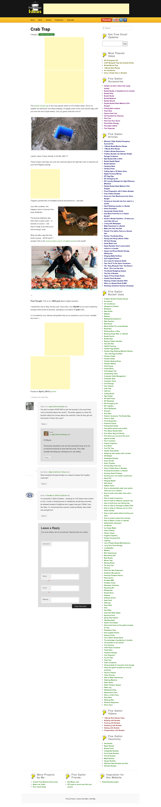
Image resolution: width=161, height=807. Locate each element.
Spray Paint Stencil (111, 618)
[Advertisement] (86, 9)
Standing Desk (109, 620)
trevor (54, 391)
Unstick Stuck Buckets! (112, 278)
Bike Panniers (109, 321)
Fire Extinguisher (110, 421)
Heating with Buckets (111, 728)
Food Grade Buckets (111, 753)
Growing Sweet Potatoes (113, 473)
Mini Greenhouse (110, 553)
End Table (107, 413)
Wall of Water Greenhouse (113, 677)
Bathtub (107, 314)
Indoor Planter (109, 530)
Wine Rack (108, 697)
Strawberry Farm (110, 630)
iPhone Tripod (109, 533)
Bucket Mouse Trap (111, 65)
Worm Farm (108, 705)
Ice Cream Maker (110, 528)
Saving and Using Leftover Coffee (116, 238)
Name (46, 576)
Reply (44, 424)
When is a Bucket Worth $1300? (115, 283)
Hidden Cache (109, 485)
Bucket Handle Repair (112, 161)
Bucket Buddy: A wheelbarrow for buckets (119, 91)
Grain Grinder (109, 461)
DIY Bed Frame (109, 398)
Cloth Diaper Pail (110, 371)
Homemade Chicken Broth (113, 211)
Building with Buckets (112, 720)
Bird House (108, 324)
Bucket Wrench (109, 101)
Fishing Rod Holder (111, 426)
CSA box (107, 391)
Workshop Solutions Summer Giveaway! (119, 286)
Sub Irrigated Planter (111, 258)
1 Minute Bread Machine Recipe (115, 146)
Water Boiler (108, 682)
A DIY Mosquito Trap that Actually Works (119, 63)
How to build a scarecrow (113, 498)
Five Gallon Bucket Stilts (113, 431)
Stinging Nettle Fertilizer (113, 256)
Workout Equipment (111, 702)
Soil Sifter (107, 610)
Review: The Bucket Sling (113, 236)
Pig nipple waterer (110, 126)
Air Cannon (108, 301)
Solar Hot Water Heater (112, 613)
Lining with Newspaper (112, 223)
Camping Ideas (109, 166)
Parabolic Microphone (112, 573)
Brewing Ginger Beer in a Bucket (116, 334)
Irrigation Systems (111, 535)
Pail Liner (107, 118)
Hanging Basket (110, 481)
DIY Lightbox (109, 406)
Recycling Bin (109, 588)
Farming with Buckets (112, 723)
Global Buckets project (110, 782)
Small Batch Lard (110, 243)
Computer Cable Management (115, 376)
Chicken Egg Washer (111, 348)
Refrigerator (108, 590)
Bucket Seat (108, 339)
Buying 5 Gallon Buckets (113, 341)
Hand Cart (107, 478)
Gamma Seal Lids (110, 113)
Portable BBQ (109, 580)
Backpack (107, 309)
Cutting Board (109, 393)
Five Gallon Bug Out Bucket (114, 433)
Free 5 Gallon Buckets (112, 193)
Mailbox (107, 550)
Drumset (107, 411)
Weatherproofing (110, 690)
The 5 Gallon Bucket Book (113, 637)
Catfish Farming (110, 346)
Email (46, 588)
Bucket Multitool (110, 98)
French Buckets (109, 756)
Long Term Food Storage (113, 545)
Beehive (107, 316)
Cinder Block (109, 368)
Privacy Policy (70, 799)
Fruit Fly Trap (109, 448)
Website (45, 599)
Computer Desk (109, 378)
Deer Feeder (108, 396)
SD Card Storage (110, 241)
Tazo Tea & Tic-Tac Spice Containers (117, 263)
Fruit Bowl (108, 446)
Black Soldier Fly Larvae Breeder (116, 326)
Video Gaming (109, 675)
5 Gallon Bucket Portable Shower (116, 299)
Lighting (107, 540)
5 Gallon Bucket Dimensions (114, 151)
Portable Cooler (110, 583)
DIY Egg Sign (109, 176)
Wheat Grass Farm (111, 692)
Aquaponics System (111, 306)
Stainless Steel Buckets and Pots (116, 763)
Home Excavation (110, 208)
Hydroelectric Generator (112, 523)
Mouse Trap (108, 560)
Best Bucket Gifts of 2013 (113, 159)
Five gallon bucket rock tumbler (115, 428)
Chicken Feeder (109, 356)
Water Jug (107, 687)
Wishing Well (109, 700)
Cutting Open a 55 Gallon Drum (115, 171)
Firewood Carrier (110, 423)
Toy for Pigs (108, 657)
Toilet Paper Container (112, 647)
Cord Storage (109, 383)
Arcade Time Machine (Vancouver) (45, 782)
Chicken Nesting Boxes (112, 361)
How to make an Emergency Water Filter (118, 505)
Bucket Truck (109, 748)
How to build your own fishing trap (117, 503)
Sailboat (107, 595)
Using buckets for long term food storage (119, 665)
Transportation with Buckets (114, 730)
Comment (46, 544)
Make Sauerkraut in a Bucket (114, 226)
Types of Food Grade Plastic (114, 276)
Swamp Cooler (109, 635)
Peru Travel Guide (39, 787)
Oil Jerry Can (109, 565)
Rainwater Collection (111, 585)
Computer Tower (110, 381)
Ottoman (107, 568)
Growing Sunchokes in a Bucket (116, 470)
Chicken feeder (109, 358)
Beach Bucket (109, 746)
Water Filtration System (112, 685)
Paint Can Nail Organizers (113, 570)
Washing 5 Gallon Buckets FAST (116, 281)
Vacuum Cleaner (110, 672)
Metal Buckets (109, 758)
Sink (105, 608)
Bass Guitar (108, 311)
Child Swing (108, 366)
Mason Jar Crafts (39, 784)
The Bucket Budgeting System (115, 271)
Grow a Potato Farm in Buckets (115, 73)
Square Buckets (110, 761)
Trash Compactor (110, 662)
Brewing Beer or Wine (112, 331)
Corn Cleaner (109, 386)
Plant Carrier (108, 578)
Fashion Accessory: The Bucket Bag (117, 416)
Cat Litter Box (109, 343)
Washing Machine (110, 680)
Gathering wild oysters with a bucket (117, 453)
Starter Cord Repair (111, 622)
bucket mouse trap (41, 105)
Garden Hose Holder (111, 451)
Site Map (92, 799)
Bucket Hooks (109, 96)
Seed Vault (108, 600)
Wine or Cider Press (111, 695)
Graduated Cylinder (111, 458)
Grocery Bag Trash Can (112, 466)
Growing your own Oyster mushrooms (118, 476)
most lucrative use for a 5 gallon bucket (61, 241)
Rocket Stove (109, 593)
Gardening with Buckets (113, 725)
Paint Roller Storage (111, 123)
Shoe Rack (108, 605)
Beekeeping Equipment (112, 319)
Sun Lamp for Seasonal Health (115, 261)
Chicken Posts (109, 168)
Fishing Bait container (112, 108)
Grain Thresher (109, 463)
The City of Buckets (111, 273)
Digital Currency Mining (112, 174)
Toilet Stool (108, 650)
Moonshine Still (110, 555)
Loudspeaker (109, 548)
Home (33, 20)
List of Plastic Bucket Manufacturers (117, 543)
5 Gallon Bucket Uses (46, 34)
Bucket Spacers (109, 164)
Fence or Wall (109, 418)
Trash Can (107, 660)
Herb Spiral (108, 483)
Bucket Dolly (108, 93)
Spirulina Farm (109, 615)
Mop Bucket (108, 558)
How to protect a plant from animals (117, 518)
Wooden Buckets (110, 766)
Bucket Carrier (109, 336)
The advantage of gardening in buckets (118, 640)
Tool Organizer (109, 128)
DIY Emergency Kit (111, 60)
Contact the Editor (82, 799)
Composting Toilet (111, 373)
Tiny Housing (109, 645)
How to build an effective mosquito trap (118, 500)
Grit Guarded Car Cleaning (113, 116)
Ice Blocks (108, 525)
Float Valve (108, 111)
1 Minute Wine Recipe (112, 68)
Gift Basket (108, 456)
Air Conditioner (109, 70)
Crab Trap (107, 388)
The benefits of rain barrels (114, 642)
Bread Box (108, 328)
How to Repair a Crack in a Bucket (116, 520)
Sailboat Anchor (110, 598)
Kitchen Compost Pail (112, 538)
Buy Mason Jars (73, 782)
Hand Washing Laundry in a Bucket (117, 206)
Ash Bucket (108, 743)
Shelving (107, 603)
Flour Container (110, 441)
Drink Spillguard (110, 408)
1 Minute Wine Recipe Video (114, 718)
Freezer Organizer (110, 443)
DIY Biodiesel (109, 401)
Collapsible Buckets (111, 751)
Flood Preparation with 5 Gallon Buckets (119, 191)
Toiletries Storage (110, 652)
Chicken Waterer (110, 363)
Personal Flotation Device (113, 575)
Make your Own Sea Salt (113, 228)
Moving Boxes (109, 563)
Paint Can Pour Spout (112, 121)
